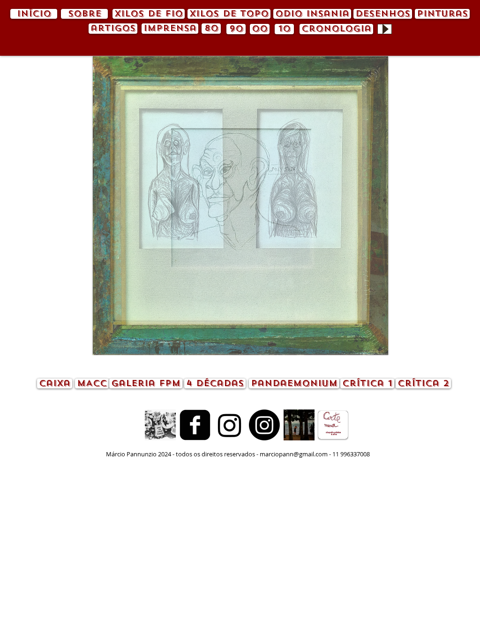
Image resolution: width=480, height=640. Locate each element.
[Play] (384, 29)
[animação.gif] (160, 424)
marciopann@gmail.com (294, 454)
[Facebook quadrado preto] (195, 424)
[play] (365, 346)
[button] (240, 205)
